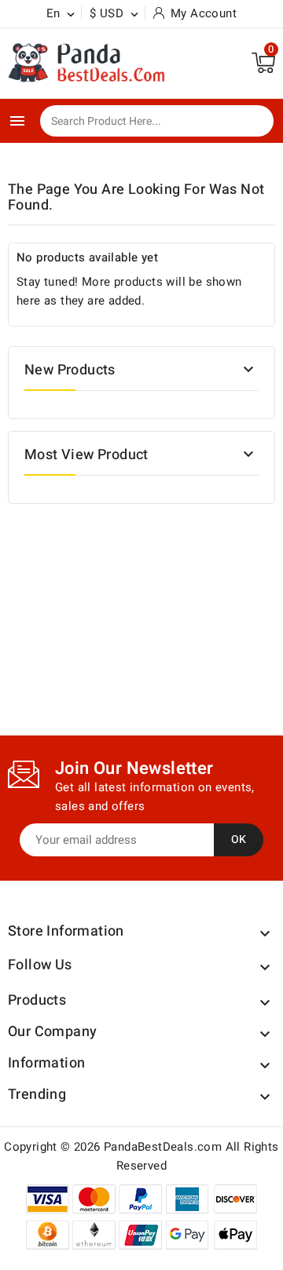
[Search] (250, 122)
